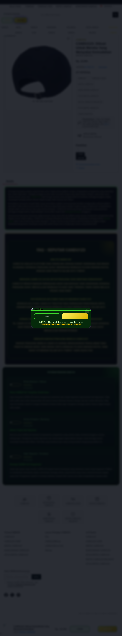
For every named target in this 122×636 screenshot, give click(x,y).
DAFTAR (75, 316)
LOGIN (47, 316)
